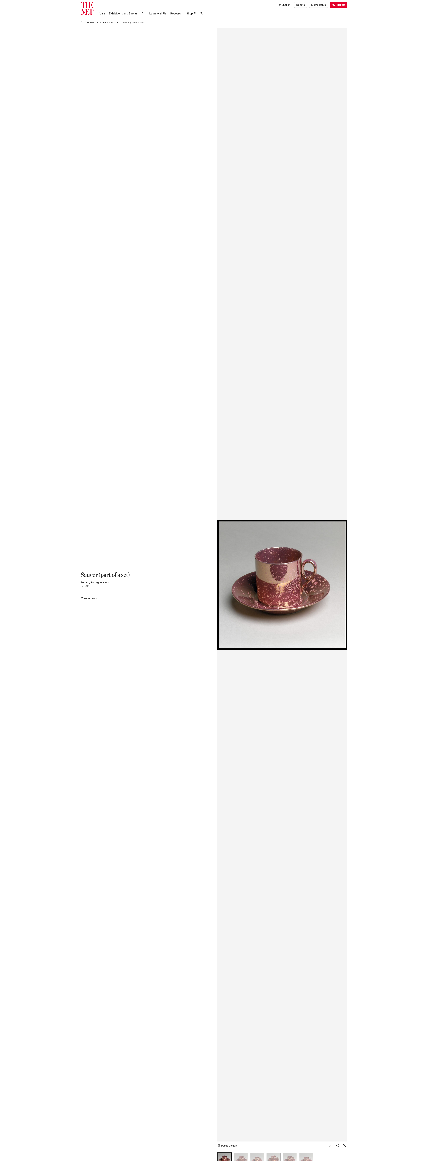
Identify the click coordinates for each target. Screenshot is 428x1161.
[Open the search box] (201, 13)
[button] (282, 585)
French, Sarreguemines (95, 582)
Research (176, 13)
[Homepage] (87, 8)
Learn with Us (157, 13)
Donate (300, 4)
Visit (102, 13)
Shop (189, 13)
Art (143, 13)
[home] (82, 22)
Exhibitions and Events (123, 13)
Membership (318, 4)
